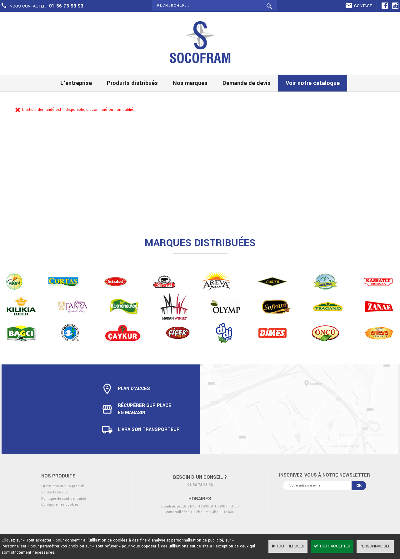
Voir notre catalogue (313, 83)
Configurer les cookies (60, 504)
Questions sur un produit (62, 486)
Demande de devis (246, 83)
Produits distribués (132, 83)
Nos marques (190, 83)
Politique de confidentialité (63, 498)
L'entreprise (76, 83)
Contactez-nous (54, 492)
